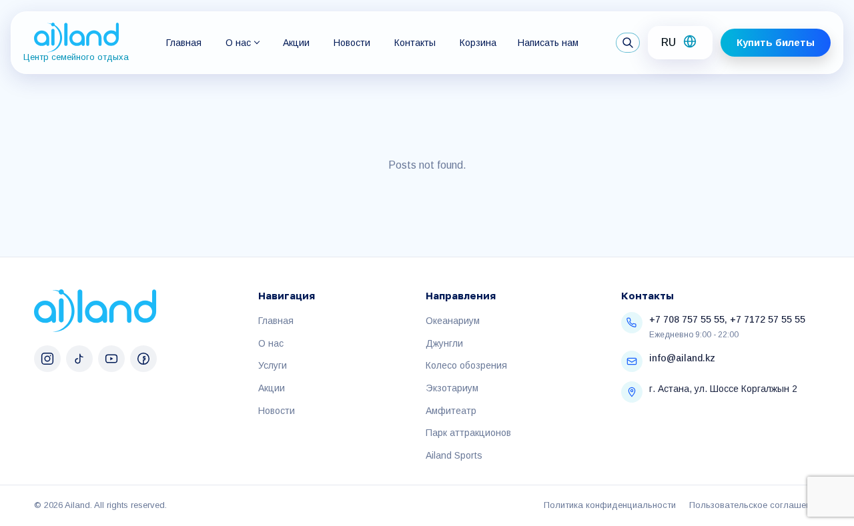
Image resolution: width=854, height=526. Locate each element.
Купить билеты (776, 42)
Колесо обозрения (466, 365)
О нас (238, 42)
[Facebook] (143, 358)
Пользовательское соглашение (754, 505)
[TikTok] (79, 358)
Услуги (272, 365)
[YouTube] (111, 358)
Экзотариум (452, 388)
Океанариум (453, 320)
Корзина (478, 42)
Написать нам (548, 42)
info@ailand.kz (682, 358)
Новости (352, 42)
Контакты (415, 42)
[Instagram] (47, 358)
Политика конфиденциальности (610, 505)
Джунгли (444, 343)
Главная (183, 42)
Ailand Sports (454, 455)
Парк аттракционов (468, 432)
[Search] (628, 43)
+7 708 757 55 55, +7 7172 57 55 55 (727, 319)
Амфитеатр (451, 410)
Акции (296, 42)
